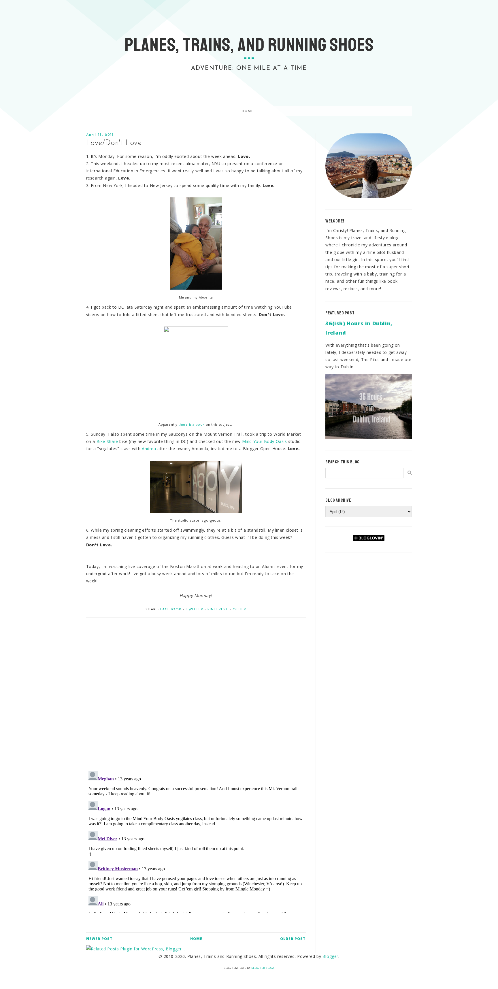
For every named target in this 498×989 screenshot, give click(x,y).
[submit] (410, 472)
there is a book (191, 424)
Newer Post (99, 938)
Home (248, 111)
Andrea (149, 448)
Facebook (171, 609)
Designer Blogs (262, 968)
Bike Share (107, 441)
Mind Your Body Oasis (264, 441)
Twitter (194, 609)
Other (239, 609)
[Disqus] (196, 691)
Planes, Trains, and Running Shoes (249, 45)
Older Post (293, 938)
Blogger (330, 956)
